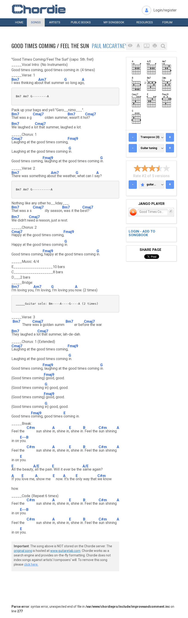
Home (19, 22)
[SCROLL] (146, 46)
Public (81, 22)
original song (23, 551)
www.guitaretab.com (65, 551)
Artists (54, 22)
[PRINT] (155, 46)
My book (114, 22)
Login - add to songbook (142, 233)
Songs (36, 22)
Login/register (165, 10)
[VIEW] (130, 46)
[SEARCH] (163, 46)
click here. (31, 564)
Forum (167, 22)
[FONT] (138, 46)
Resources (144, 22)
